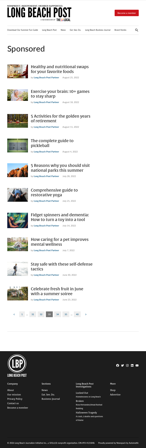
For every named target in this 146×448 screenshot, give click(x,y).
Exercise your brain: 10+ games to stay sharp (60, 94)
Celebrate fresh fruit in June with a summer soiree (57, 291)
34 (57, 314)
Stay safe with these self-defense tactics (62, 267)
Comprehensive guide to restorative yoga (54, 193)
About (10, 390)
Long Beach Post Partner (46, 77)
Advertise (115, 394)
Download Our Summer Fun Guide (22, 29)
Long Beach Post (49, 29)
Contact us (13, 403)
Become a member (126, 13)
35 (66, 314)
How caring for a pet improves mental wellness (60, 242)
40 (77, 314)
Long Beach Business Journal (97, 29)
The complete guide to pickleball (52, 143)
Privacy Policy (14, 399)
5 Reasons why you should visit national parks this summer (60, 168)
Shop (112, 390)
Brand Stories (120, 29)
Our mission (14, 394)
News (63, 29)
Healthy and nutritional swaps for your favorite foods (60, 69)
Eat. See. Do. (75, 29)
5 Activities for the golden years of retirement (60, 119)
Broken (89, 405)
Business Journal (51, 399)
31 (33, 314)
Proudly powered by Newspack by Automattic (118, 442)
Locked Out (88, 395)
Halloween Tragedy (89, 416)
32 (41, 314)
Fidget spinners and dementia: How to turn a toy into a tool (60, 217)
